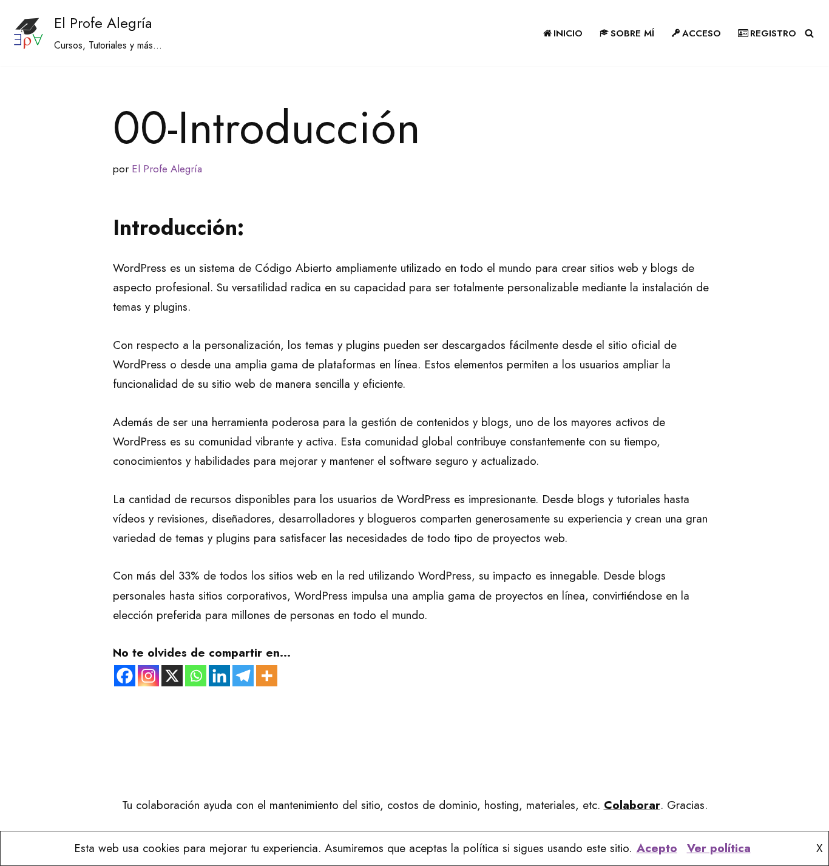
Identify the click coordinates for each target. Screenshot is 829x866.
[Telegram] (243, 675)
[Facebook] (124, 675)
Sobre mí (632, 33)
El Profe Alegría (167, 168)
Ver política (719, 848)
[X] (172, 675)
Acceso (701, 33)
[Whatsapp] (195, 675)
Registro (773, 33)
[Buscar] (809, 33)
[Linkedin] (219, 675)
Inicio (568, 33)
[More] (266, 675)
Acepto (657, 848)
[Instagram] (148, 675)
